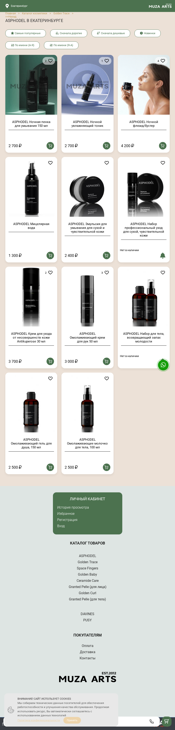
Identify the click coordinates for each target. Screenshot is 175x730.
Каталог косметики (34, 13)
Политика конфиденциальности (39, 720)
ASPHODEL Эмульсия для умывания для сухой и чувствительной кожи (87, 228)
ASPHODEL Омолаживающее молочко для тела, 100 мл (87, 443)
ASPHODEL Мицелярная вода (31, 226)
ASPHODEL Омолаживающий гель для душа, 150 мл (31, 443)
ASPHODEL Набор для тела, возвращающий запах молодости (143, 337)
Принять (72, 720)
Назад (12, 16)
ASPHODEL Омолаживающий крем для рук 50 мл (87, 337)
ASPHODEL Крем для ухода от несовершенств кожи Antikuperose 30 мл (31, 337)
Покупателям (87, 635)
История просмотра (73, 507)
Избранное (65, 514)
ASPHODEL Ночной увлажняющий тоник (87, 124)
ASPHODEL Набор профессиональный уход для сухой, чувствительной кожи (143, 229)
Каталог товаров (87, 543)
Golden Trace (61, 13)
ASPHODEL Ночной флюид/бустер (143, 124)
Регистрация (67, 520)
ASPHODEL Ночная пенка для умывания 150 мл (31, 124)
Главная (10, 13)
